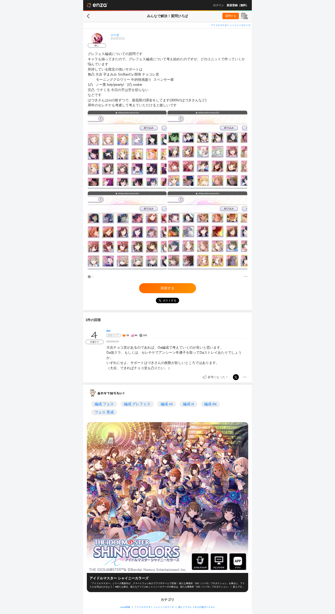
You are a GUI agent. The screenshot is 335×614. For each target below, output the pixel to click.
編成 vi (188, 404)
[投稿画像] (127, 151)
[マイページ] (244, 16)
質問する (230, 16)
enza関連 (125, 607)
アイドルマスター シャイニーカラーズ (230, 25)
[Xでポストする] (236, 377)
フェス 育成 (104, 412)
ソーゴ (115, 35)
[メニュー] (245, 277)
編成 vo (167, 404)
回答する (167, 288)
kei (108, 330)
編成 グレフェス (137, 404)
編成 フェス (104, 404)
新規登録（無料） (238, 5)
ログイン (218, 5)
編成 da (210, 404)
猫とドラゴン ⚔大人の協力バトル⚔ (196, 607)
